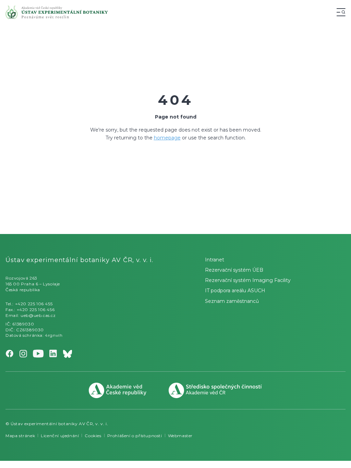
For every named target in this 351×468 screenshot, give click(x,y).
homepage (167, 138)
